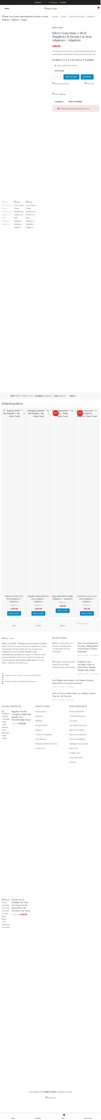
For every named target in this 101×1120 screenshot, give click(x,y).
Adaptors (91, 16)
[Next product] (59, 22)
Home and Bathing (77, 739)
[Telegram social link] (88, 395)
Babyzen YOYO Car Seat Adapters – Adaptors (14, 599)
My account (40, 711)
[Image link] (8, 638)
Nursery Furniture (76, 730)
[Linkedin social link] (85, 395)
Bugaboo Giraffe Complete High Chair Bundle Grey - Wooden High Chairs (21, 715)
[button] (14, 613)
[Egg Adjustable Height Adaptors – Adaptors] (62, 501)
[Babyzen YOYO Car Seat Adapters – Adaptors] (14, 501)
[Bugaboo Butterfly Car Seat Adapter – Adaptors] (38, 501)
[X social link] (79, 395)
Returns (38, 730)
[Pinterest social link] (82, 395)
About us (39, 716)
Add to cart (71, 77)
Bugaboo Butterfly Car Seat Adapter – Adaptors (38, 599)
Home (55, 16)
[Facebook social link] (77, 395)
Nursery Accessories (78, 734)
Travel (63, 16)
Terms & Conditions (43, 734)
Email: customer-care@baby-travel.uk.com (21, 681)
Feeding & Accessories (78, 743)
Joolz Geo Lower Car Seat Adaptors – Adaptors (87, 599)
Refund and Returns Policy (46, 743)
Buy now (87, 77)
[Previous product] (53, 22)
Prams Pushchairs (76, 711)
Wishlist (38, 720)
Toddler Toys (74, 753)
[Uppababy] (87, 625)
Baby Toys (73, 748)
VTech (38, 625)
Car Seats (73, 720)
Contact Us (40, 748)
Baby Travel (57, 27)
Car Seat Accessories (78, 725)
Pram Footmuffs (76, 757)
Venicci (63, 625)
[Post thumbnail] (64, 649)
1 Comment (93, 655)
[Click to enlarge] (6, 194)
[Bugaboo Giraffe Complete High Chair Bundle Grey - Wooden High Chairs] (6, 802)
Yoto (14, 625)
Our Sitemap (40, 739)
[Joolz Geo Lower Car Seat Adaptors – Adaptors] (87, 501)
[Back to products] (56, 22)
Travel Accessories (76, 16)
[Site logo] (50, 8)
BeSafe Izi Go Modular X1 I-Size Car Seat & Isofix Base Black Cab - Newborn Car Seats (21, 905)
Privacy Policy (41, 725)
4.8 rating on (50, 2)
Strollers (72, 762)
